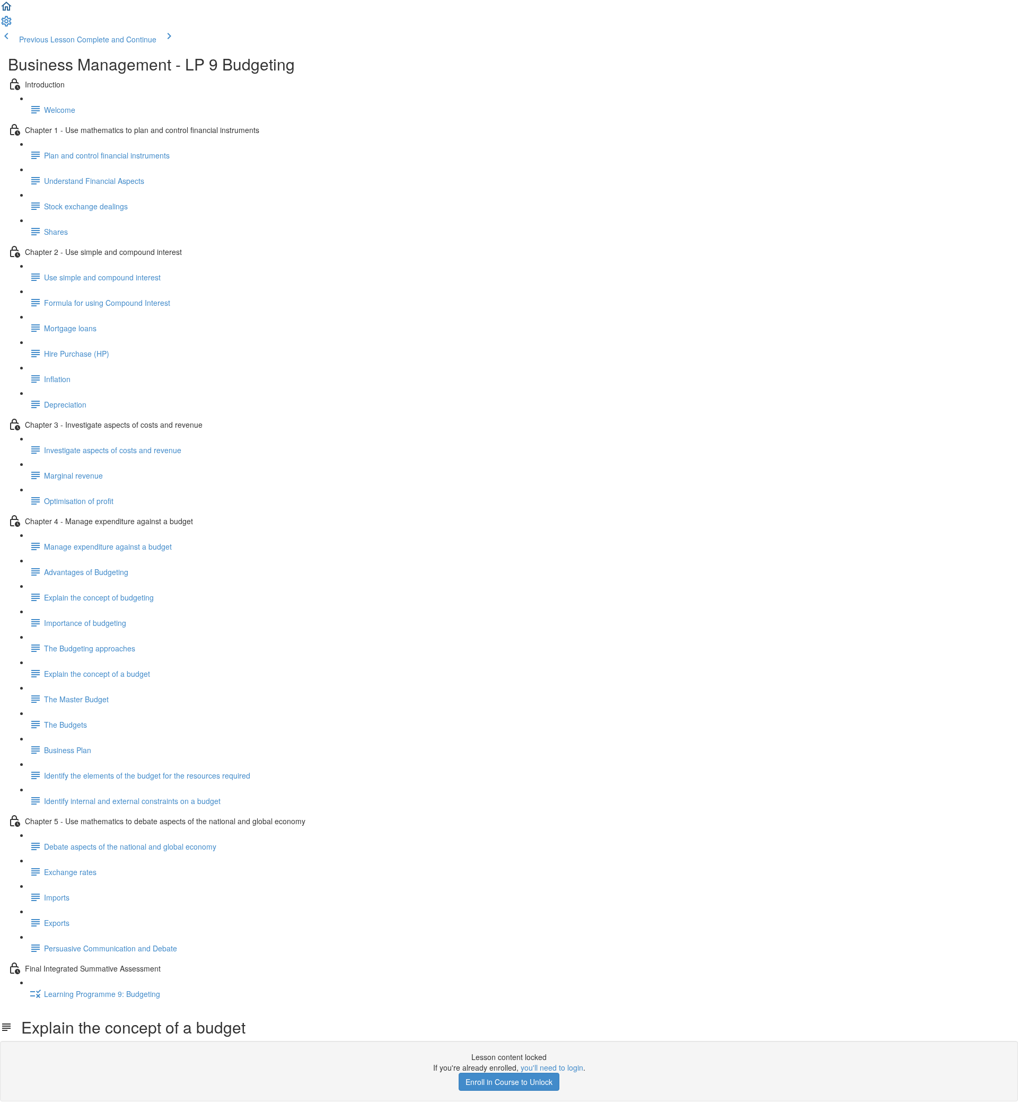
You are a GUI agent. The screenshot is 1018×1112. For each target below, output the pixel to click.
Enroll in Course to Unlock (509, 1081)
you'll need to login (552, 1067)
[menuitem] (6, 24)
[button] (6, 9)
